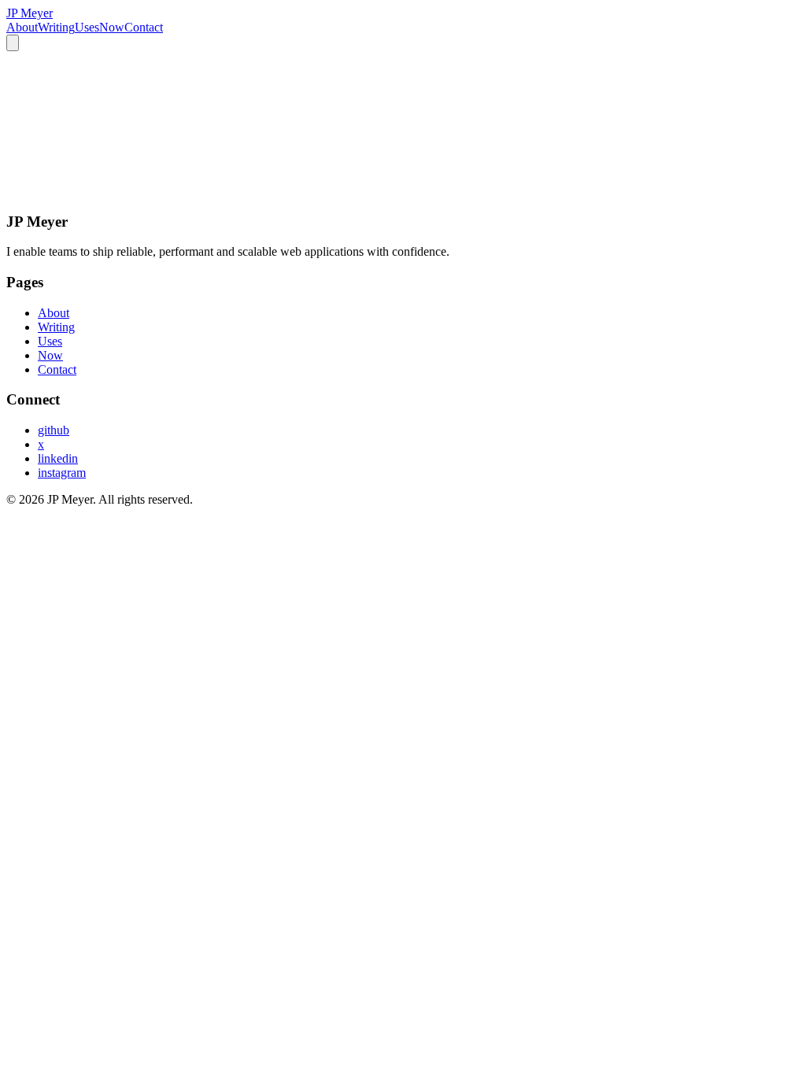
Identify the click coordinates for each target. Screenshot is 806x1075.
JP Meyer (29, 13)
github (53, 430)
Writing (56, 27)
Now (111, 27)
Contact (143, 27)
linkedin (58, 458)
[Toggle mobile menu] (12, 43)
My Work (72, 163)
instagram (62, 472)
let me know (238, 191)
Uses (87, 27)
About (22, 27)
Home (26, 163)
